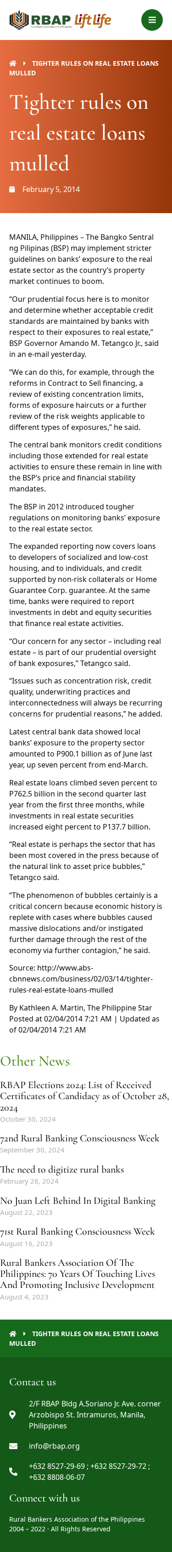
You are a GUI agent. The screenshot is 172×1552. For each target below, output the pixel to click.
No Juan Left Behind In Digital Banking (77, 1201)
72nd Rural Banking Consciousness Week (80, 1138)
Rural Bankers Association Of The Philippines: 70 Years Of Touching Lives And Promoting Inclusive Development (77, 1274)
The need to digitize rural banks (62, 1169)
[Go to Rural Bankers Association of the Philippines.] (13, 63)
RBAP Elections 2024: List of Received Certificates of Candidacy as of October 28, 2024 (84, 1096)
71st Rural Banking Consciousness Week (77, 1231)
